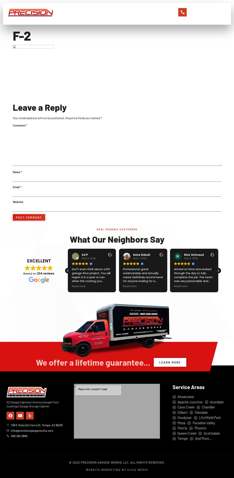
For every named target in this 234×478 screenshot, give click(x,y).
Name (17, 172)
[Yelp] (30, 415)
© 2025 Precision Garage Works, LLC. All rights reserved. (117, 462)
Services (113, 14)
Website (18, 201)
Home (77, 14)
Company (94, 14)
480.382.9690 (203, 14)
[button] (218, 270)
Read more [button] (79, 286)
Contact (150, 14)
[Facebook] (10, 415)
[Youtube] (20, 415)
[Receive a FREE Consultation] (182, 12)
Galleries (132, 14)
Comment (20, 125)
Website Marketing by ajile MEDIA (117, 470)
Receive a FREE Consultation (206, 9)
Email (17, 187)
